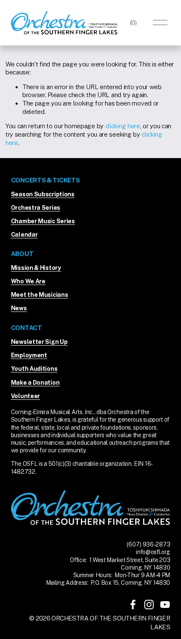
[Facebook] (133, 604)
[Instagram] (149, 604)
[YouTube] (165, 604)
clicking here (122, 125)
